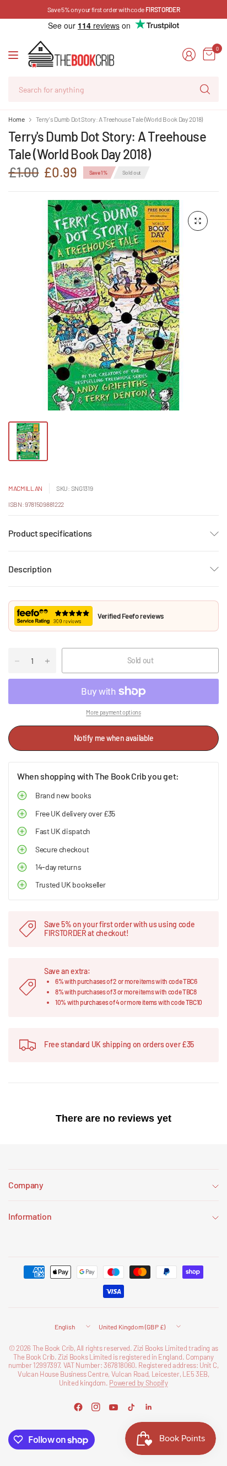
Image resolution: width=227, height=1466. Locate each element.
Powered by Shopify (138, 1382)
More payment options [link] (113, 712)
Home (16, 119)
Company (26, 1185)
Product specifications (50, 533)
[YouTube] (113, 1407)
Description (29, 569)
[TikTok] (131, 1407)
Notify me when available (114, 738)
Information (29, 1216)
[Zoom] (198, 221)
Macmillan (25, 488)
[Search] (205, 89)
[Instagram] (96, 1407)
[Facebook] (78, 1407)
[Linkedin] (149, 1407)
